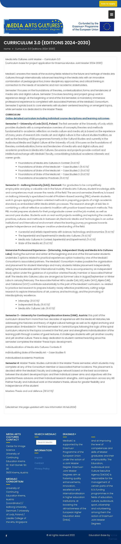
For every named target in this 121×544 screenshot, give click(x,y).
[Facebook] (6, 535)
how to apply (108, 3)
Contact (39, 463)
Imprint (38, 457)
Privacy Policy (42, 468)
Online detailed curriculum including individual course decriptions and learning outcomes (57, 118)
